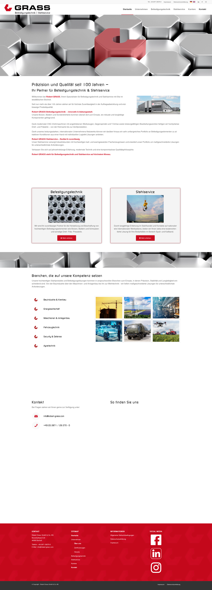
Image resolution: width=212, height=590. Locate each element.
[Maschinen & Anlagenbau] (166, 307)
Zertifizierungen (79, 548)
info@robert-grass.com (54, 416)
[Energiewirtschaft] (137, 307)
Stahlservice (75, 559)
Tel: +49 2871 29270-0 (154, 2)
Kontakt (74, 567)
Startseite (74, 535)
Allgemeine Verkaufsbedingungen (122, 535)
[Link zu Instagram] (206, 2)
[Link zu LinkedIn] (198, 2)
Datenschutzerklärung (181, 2)
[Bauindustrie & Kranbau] (109, 307)
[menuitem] (167, 2)
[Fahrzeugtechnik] (109, 331)
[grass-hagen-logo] (27, 9)
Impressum (167, 2)
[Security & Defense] (137, 331)
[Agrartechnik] (166, 331)
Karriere (74, 563)
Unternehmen (76, 539)
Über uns (77, 543)
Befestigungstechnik (78, 556)
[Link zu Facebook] (202, 2)
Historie (77, 552)
